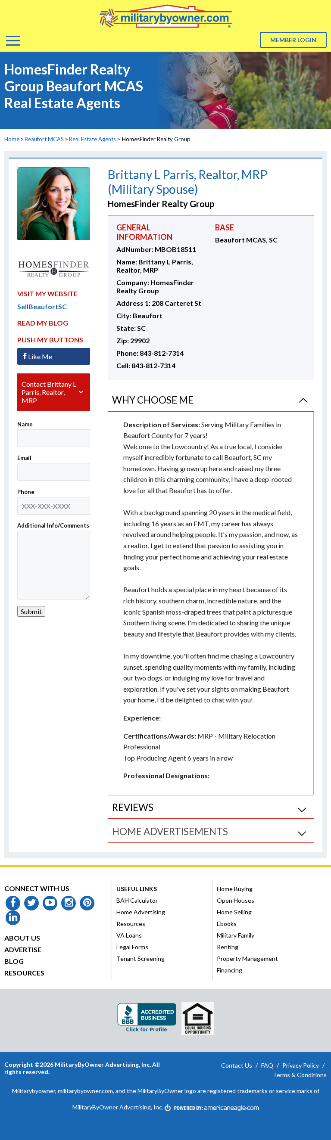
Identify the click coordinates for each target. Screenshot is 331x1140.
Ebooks (227, 923)
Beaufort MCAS (44, 139)
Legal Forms (132, 947)
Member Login (293, 39)
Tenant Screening (140, 958)
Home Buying (235, 888)
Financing (229, 970)
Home (11, 139)
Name (25, 424)
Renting (227, 947)
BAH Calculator (137, 900)
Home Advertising (140, 912)
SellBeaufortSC (42, 306)
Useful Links (136, 888)
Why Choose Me (153, 400)
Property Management (247, 958)
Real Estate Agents (92, 139)
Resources (24, 973)
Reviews (132, 807)
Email (24, 457)
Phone (25, 491)
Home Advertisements (170, 831)
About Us (22, 938)
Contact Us (236, 1065)
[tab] (211, 400)
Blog (14, 961)
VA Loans (129, 935)
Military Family (235, 935)
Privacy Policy (300, 1065)
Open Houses (235, 900)
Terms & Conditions (300, 1074)
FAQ (267, 1065)
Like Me (40, 356)
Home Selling (234, 912)
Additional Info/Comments (53, 525)
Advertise (22, 949)
